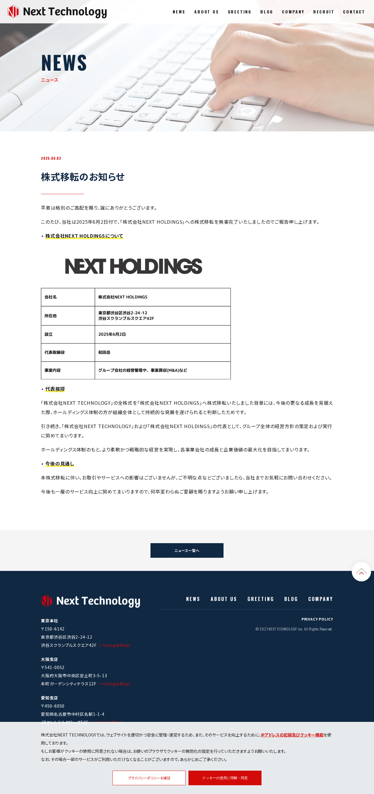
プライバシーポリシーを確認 (149, 777)
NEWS (179, 11)
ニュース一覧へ (187, 550)
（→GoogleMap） (114, 645)
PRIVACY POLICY (317, 618)
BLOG (266, 11)
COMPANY (293, 11)
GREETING (240, 11)
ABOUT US (206, 11)
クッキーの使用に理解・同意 (225, 778)
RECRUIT (324, 11)
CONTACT (354, 11)
